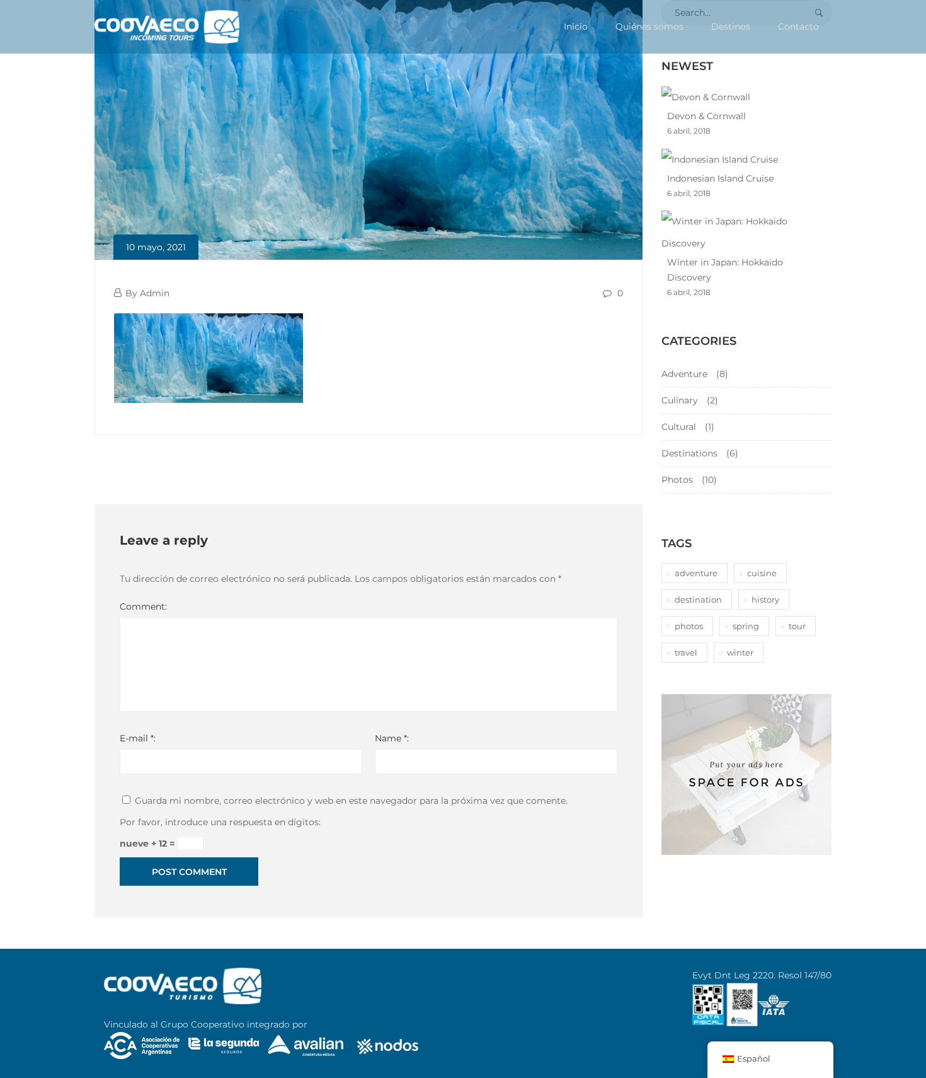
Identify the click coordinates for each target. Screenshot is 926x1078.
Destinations (689, 453)
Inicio (576, 26)
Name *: (392, 738)
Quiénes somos (649, 26)
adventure (696, 573)
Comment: (143, 606)
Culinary (679, 400)
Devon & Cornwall (706, 116)
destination (698, 599)
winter (740, 652)
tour (797, 626)
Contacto (798, 26)
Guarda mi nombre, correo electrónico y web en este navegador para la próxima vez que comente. (351, 800)
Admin (154, 293)
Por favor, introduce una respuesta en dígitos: (220, 822)
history (765, 599)
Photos (677, 479)
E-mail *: (138, 738)
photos (689, 626)
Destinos (730, 26)
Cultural (678, 426)
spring (746, 626)
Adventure (684, 374)
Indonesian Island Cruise (720, 178)
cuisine (762, 573)
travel (686, 652)
